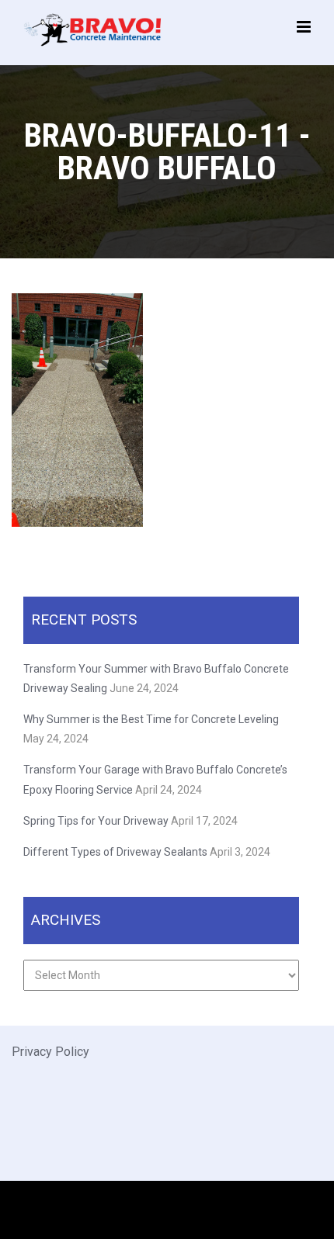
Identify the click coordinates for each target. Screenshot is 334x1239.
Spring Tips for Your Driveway (96, 821)
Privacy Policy (50, 1051)
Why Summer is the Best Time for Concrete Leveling (152, 719)
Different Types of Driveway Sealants (115, 852)
